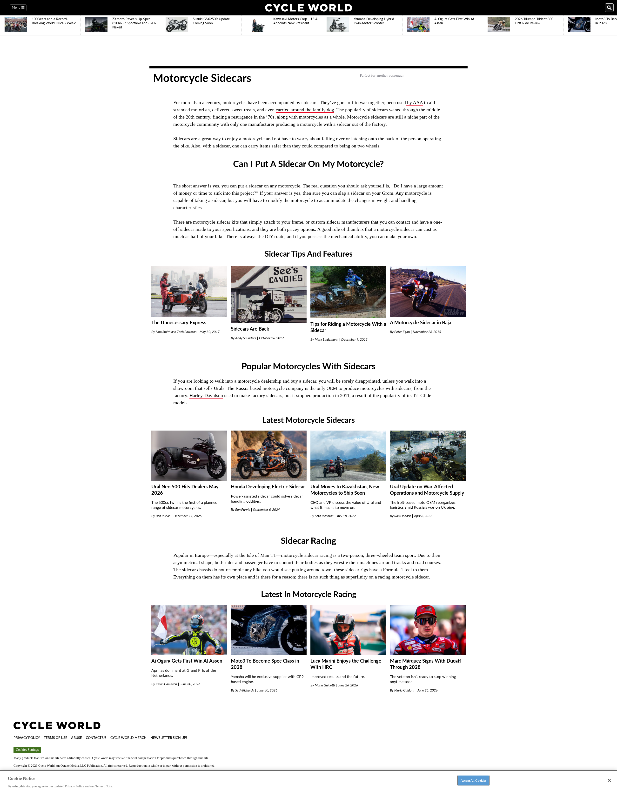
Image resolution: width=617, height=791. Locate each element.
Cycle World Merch (128, 738)
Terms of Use (55, 738)
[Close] (609, 780)
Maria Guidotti (325, 685)
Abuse (76, 738)
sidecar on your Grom (372, 193)
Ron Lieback (402, 516)
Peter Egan (402, 332)
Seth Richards (324, 516)
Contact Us (96, 738)
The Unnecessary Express (178, 322)
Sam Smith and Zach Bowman (176, 332)
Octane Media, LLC (73, 765)
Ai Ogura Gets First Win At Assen (186, 661)
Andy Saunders (245, 338)
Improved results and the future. (337, 677)
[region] (308, 780)
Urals (219, 388)
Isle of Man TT (261, 555)
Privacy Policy (26, 738)
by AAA (414, 102)
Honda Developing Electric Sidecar (268, 487)
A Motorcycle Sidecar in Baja (420, 322)
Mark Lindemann (326, 339)
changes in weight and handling (385, 200)
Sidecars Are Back (250, 329)
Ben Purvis (163, 516)
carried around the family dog (305, 109)
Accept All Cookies (473, 780)
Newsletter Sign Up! (168, 738)
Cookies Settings (27, 749)
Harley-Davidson (206, 395)
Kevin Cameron (166, 684)
